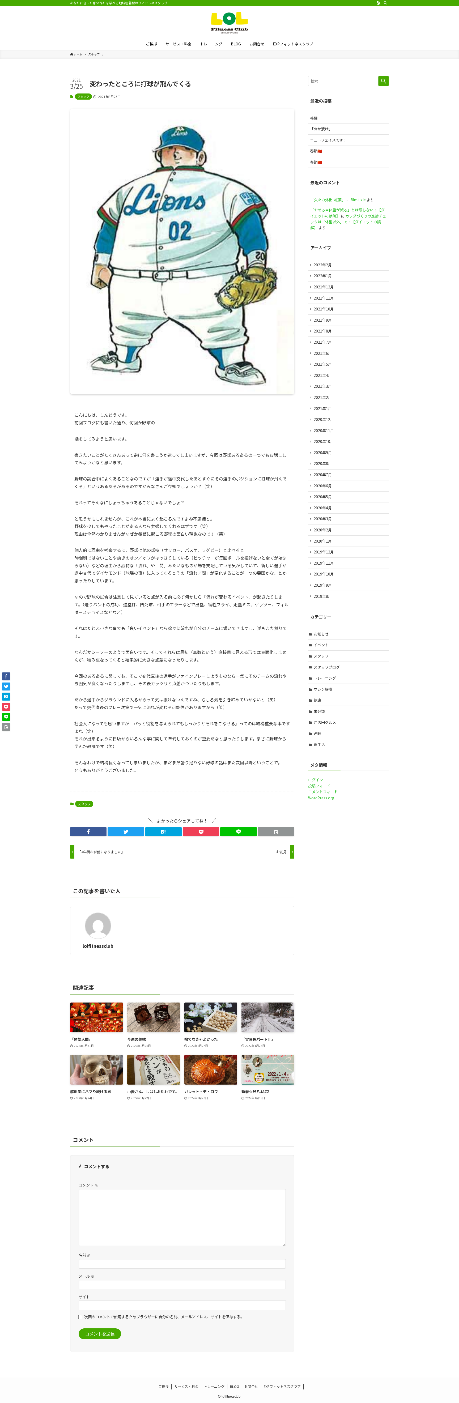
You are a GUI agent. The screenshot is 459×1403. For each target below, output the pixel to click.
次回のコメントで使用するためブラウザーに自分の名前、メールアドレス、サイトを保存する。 (164, 1316)
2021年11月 (324, 298)
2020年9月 (323, 452)
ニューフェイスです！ (328, 140)
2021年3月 (323, 386)
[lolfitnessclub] (229, 22)
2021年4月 (323, 375)
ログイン (315, 779)
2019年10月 (324, 574)
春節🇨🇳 (316, 150)
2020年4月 (323, 507)
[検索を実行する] (383, 81)
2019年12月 (324, 552)
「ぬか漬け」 (321, 128)
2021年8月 (323, 331)
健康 (317, 700)
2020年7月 (323, 474)
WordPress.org (321, 797)
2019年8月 (323, 596)
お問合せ (251, 1386)
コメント (88, 1185)
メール (86, 1276)
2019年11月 (324, 563)
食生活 (319, 744)
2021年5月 (323, 364)
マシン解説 (323, 689)
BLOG (234, 1386)
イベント (321, 644)
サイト (84, 1296)
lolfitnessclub (98, 946)
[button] (88, 831)
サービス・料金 (186, 1386)
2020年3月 (323, 518)
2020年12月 (324, 419)
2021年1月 (323, 408)
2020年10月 (324, 441)
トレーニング (325, 678)
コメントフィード (323, 791)
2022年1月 (323, 275)
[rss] (378, 3)
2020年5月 (323, 496)
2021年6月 (323, 353)
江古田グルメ (325, 722)
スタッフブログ (327, 667)
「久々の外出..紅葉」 (327, 199)
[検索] (385, 3)
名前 (85, 1255)
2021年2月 (323, 397)
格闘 (313, 118)
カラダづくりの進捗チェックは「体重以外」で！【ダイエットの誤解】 (348, 222)
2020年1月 (323, 541)
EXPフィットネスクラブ (282, 1386)
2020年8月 (323, 463)
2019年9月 (323, 585)
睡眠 (317, 733)
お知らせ (321, 634)
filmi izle (358, 199)
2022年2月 (323, 264)
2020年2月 (323, 529)
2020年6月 (323, 485)
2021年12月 (324, 286)
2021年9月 (323, 320)
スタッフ (83, 96)
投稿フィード (319, 785)
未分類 (319, 711)
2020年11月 (324, 430)
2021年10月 (324, 309)
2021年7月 (323, 342)
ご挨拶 (163, 1386)
